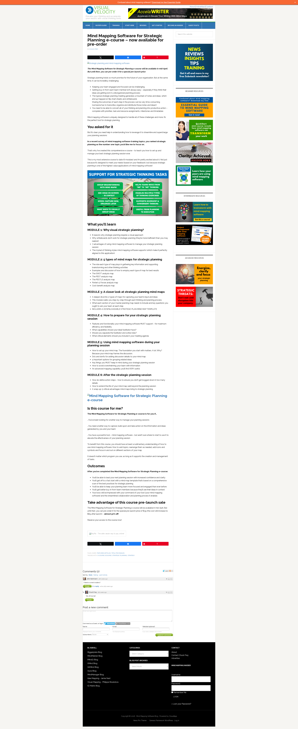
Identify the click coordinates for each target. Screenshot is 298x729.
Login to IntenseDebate (109, 623)
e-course (101, 555)
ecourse (108, 555)
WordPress (169, 720)
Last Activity (103, 575)
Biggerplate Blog (94, 652)
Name (85, 626)
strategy (131, 555)
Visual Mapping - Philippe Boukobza (102, 682)
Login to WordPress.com (122, 623)
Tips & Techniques (117, 553)
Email (115, 626)
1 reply (96, 586)
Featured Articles (104, 553)
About (192, 7)
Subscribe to (87, 634)
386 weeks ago (103, 579)
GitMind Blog (93, 667)
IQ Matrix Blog (93, 686)
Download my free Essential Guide (166, 2)
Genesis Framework (156, 720)
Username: (176, 675)
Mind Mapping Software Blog (100, 10)
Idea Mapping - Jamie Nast (98, 678)
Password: (175, 683)
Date (90, 575)
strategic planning (119, 555)
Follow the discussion (171, 571)
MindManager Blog (95, 674)
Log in (176, 720)
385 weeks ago (102, 592)
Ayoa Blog (91, 671)
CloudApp (173, 716)
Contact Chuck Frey (179, 655)
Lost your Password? (182, 704)
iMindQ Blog (92, 660)
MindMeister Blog (94, 656)
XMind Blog (92, 663)
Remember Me (179, 692)
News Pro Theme (139, 720)
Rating (95, 575)
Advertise (200, 7)
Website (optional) (148, 626)
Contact (209, 7)
